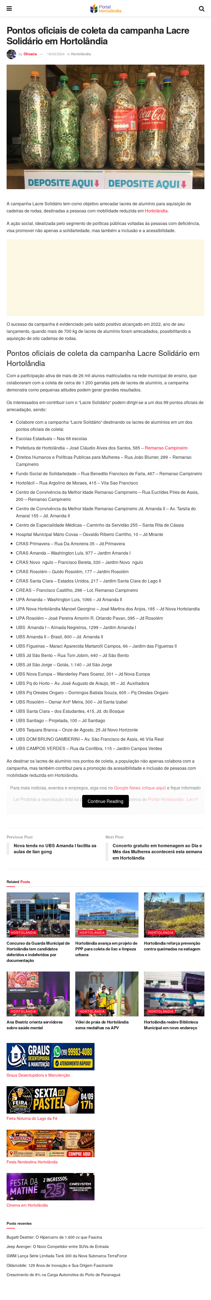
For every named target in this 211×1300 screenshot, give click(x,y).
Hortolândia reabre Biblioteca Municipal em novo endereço (171, 1025)
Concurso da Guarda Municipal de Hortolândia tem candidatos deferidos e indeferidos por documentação (38, 951)
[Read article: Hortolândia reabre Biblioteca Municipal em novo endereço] (175, 994)
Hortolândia (81, 53)
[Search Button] (201, 8)
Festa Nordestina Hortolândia (32, 1161)
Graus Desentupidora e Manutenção (38, 1075)
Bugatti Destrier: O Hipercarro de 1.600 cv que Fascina (54, 1237)
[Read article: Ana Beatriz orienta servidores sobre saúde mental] (38, 994)
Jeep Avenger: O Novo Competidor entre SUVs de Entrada (58, 1246)
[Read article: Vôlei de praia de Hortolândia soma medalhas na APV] (106, 994)
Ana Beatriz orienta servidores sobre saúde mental (35, 1025)
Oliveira (30, 53)
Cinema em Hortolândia (27, 1205)
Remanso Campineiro (166, 448)
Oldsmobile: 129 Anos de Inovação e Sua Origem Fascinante (60, 1265)
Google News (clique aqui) (140, 788)
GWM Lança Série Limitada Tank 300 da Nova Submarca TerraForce (67, 1255)
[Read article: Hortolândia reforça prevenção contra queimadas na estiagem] (175, 914)
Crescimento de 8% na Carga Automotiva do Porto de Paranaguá (63, 1274)
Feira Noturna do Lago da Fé (32, 1118)
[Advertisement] (105, 278)
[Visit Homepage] (105, 8)
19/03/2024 (56, 53)
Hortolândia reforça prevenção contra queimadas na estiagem (172, 946)
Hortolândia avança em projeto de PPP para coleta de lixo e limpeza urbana (106, 949)
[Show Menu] (9, 8)
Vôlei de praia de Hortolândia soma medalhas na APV (101, 1025)
